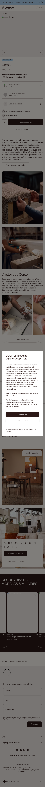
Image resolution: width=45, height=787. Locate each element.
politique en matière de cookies (19, 402)
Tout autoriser (22, 414)
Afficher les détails (22, 421)
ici (19, 406)
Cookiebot (9, 431)
